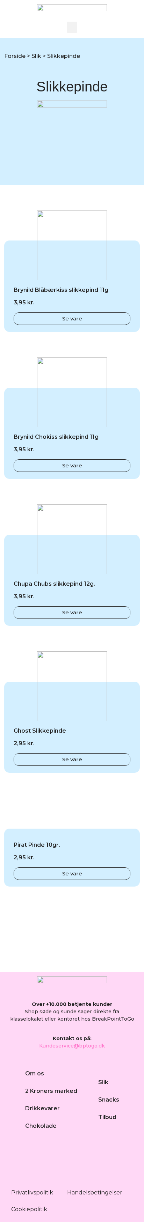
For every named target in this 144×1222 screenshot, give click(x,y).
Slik (36, 56)
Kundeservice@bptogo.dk (72, 1046)
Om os (34, 1073)
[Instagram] (82, 1168)
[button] (72, 27)
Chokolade (41, 1126)
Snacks (108, 1099)
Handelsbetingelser (94, 1192)
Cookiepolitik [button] (29, 1209)
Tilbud (107, 1117)
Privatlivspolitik (32, 1192)
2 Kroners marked (51, 1091)
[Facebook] (62, 1168)
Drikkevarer (42, 1108)
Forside (15, 56)
